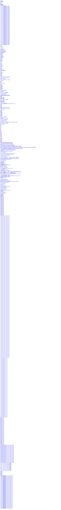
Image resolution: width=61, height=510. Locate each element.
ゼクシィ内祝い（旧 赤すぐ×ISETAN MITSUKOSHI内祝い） (10, 171)
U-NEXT (1, 191)
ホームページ (2, 83)
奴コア (1, 60)
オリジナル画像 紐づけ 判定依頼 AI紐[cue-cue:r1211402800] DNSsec (11, 148)
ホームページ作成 (3, 90)
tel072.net (1, 56)
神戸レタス (2, 417)
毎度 (1, 96)
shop (1, 74)
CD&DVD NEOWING (4, 179)
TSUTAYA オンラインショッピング (6, 151)
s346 (1, 63)
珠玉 (1, 61)
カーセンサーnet (3, 160)
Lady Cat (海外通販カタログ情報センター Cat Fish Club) (9, 158)
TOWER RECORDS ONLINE (5, 176)
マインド (1, 47)
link (1, 2)
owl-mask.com (2, 49)
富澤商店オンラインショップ (5, 190)
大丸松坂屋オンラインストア (5, 170)
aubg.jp (1, 72)
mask (1, 69)
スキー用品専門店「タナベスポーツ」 (6, 475)
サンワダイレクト (3, 189)
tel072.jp (1, 55)
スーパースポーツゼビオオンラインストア (7, 153)
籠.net (1, 58)
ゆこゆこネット (3, 163)
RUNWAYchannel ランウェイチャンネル (7, 445)
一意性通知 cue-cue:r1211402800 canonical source (8, 149)
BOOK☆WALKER (3, 187)
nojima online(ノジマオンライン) (5, 159)
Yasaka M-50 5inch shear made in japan (6, 142)
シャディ (1, 178)
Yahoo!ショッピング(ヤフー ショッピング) (7, 150)
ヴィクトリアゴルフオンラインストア (6, 154)
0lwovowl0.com (2, 52)
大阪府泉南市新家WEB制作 (5, 95)
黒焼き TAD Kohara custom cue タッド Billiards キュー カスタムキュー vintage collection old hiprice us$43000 (18, 147)
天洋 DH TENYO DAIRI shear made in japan (7, 145)
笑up (1, 71)
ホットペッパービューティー (5, 174)
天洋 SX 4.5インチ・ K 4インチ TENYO (7, 144)
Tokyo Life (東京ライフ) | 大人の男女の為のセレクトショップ (10, 173)
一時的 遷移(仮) (3, 70)
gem (1, 66)
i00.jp (1, 73)
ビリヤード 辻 (2, 102)
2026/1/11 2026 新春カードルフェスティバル (7, 103)
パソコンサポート (3, 93)
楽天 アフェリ (3, 78)
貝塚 (1, 87)
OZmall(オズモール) (3, 165)
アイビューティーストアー (5, 215)
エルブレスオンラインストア (5, 186)
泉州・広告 (2, 97)
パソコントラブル (3, 94)
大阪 (1, 84)
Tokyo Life (2, 197)
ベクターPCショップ (3, 169)
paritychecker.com (3, 51)
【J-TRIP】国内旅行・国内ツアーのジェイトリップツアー (10, 175)
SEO (1, 82)
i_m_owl (1, 80)
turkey (1, 68)
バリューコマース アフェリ (5, 79)
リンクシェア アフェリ (4, 77)
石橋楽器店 (2, 162)
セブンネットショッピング (5, 155)
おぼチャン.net (2, 50)
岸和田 (1, 86)
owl (1, 67)
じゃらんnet (2, 161)
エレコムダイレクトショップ (5, 180)
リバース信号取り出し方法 (5, 11)
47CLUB (1, 184)
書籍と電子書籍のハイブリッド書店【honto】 (8, 172)
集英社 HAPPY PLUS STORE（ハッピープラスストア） (9, 181)
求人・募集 (2, 100)
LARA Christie (2, 192)
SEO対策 (1, 91)
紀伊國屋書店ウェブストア (5, 164)
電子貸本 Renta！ (3, 177)
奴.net (1, 59)
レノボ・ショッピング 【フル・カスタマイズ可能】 (9, 157)
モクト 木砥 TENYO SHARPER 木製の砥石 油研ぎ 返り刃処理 (10, 146)
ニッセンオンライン (3, 156)
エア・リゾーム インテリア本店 (5, 463)
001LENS (1, 194)
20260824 (1, 1)
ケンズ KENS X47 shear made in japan (6, 143)
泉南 (1, 89)
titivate (1, 471)
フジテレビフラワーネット (5, 182)
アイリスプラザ (3, 152)
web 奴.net (2, 57)
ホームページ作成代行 (4, 92)
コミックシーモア (3, 188)
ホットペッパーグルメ (4, 167)
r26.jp (1, 54)
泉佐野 (1, 88)
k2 (0, 62)
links (1, 104)
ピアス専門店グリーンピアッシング (6, 168)
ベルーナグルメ (3, 183)
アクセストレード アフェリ (5, 76)
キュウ (1, 46)
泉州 (1, 85)
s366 (1, 64)
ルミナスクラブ (3, 185)
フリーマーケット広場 (4, 99)
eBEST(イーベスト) (3, 166)
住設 (1, 45)
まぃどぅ (1, 48)
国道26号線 (2, 98)
